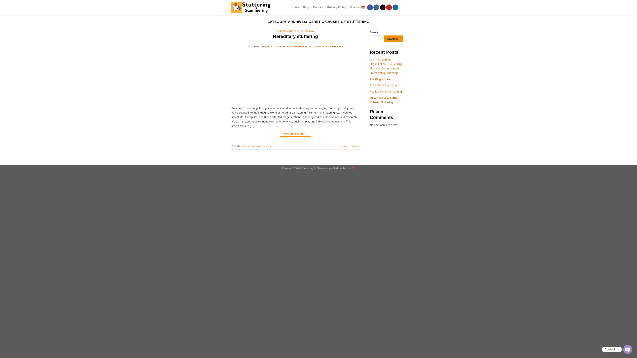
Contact (318, 7)
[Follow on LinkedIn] (395, 7)
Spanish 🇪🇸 (357, 7)
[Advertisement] (295, 77)
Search (374, 32)
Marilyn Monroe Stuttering (386, 91)
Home (295, 7)
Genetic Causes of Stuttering (295, 31)
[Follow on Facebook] (370, 7)
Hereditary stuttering (295, 36)
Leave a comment (350, 146)
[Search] (404, 7)
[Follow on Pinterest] (389, 7)
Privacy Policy (336, 7)
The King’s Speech (381, 79)
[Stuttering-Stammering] (251, 7)
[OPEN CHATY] (627, 349)
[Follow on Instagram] (376, 7)
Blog (306, 7)
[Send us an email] (383, 7)
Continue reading (295, 134)
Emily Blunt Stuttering (383, 85)
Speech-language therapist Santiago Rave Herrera (311, 46)
